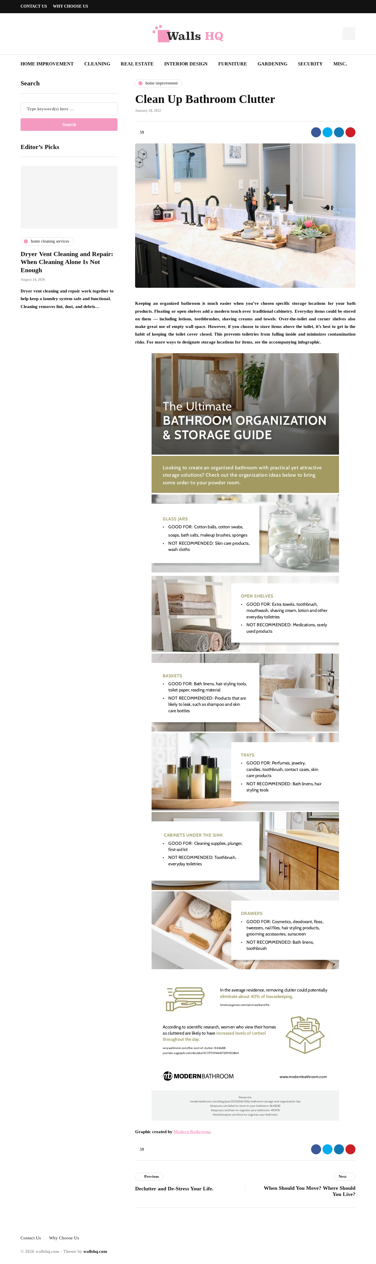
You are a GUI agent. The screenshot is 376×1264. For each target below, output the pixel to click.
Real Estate (137, 63)
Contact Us (34, 6)
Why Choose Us (70, 6)
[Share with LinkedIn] (339, 132)
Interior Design (186, 63)
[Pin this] (350, 132)
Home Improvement (47, 63)
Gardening (272, 63)
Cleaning (97, 63)
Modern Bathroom (192, 1131)
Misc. (340, 63)
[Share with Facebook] (316, 132)
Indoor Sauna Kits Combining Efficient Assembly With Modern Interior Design (71, 262)
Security (310, 63)
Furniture (232, 63)
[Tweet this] (328, 132)
